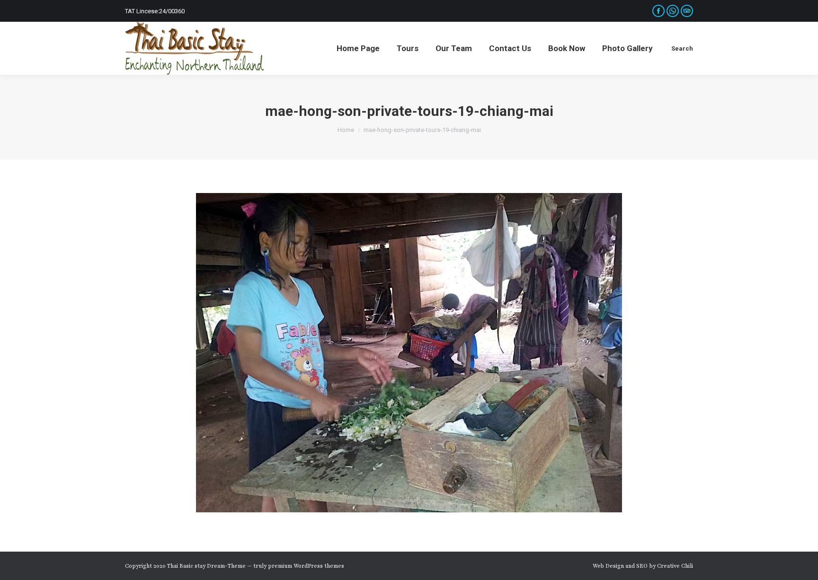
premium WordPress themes (306, 566)
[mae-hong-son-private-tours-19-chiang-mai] (409, 352)
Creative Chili (675, 566)
